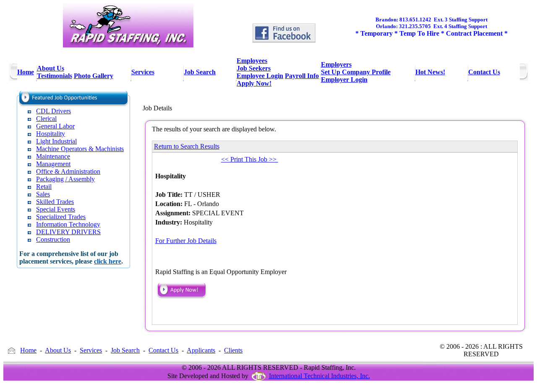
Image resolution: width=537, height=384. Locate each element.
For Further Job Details (185, 240)
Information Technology (68, 224)
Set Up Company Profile (356, 72)
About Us (58, 350)
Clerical (46, 118)
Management (53, 163)
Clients (233, 350)
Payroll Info (302, 75)
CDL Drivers (53, 111)
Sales (43, 194)
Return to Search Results (186, 146)
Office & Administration (68, 171)
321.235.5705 (415, 26)
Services (91, 350)
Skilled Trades (55, 201)
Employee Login (260, 75)
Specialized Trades (61, 216)
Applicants (201, 350)
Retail (44, 186)
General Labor (55, 126)
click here (107, 261)
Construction (53, 239)
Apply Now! (254, 83)
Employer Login (344, 79)
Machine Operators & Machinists (80, 148)
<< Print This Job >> (249, 159)
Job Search (125, 350)
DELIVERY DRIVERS (68, 231)
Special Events (55, 209)
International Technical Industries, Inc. (319, 375)
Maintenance (53, 156)
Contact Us (163, 350)
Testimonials (54, 75)
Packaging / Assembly (65, 179)
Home (28, 350)
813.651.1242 (415, 19)
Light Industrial (56, 141)
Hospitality (50, 133)
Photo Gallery (93, 75)
